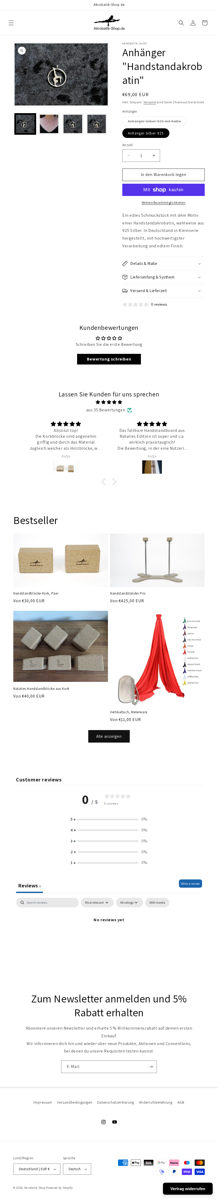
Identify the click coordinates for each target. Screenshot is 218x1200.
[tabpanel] (109, 938)
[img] (109, 402)
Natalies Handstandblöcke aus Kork (41, 689)
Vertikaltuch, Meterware (128, 712)
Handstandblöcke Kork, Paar (36, 593)
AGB (181, 1102)
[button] (11, 23)
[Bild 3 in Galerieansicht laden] (49, 124)
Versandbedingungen (74, 1102)
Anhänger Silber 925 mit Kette (157, 122)
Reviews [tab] (29, 885)
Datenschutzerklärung (115, 1102)
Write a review (190, 884)
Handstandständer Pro (128, 593)
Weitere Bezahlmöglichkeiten (164, 202)
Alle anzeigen (109, 736)
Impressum (42, 1102)
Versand (150, 102)
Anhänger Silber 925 (146, 133)
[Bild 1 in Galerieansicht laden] (25, 124)
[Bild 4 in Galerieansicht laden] (72, 124)
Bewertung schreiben (109, 359)
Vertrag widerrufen (187, 1188)
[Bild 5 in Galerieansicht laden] (96, 124)
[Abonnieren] (151, 1066)
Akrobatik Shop (34, 1188)
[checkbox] (157, 902)
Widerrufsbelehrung (155, 1102)
